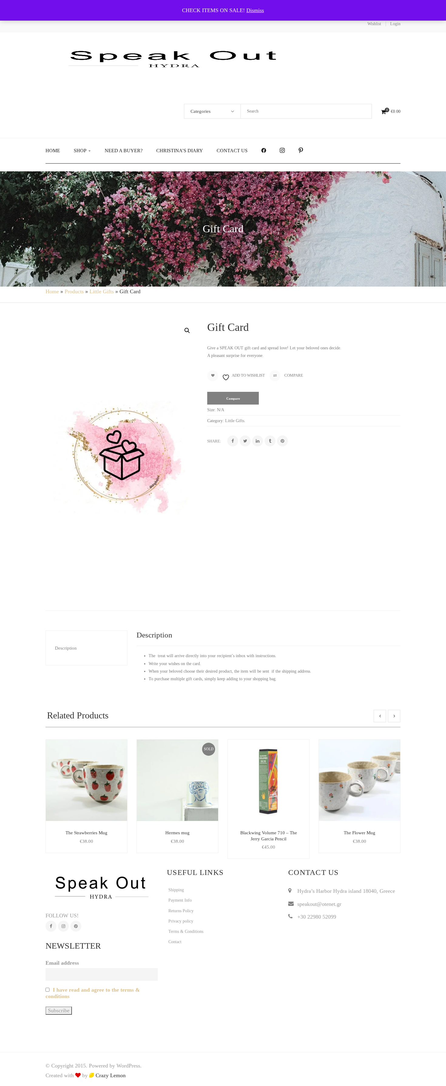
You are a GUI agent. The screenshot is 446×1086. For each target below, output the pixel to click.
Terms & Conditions (185, 931)
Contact (174, 942)
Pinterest (75, 926)
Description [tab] (66, 648)
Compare (293, 375)
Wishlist (374, 24)
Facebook (51, 926)
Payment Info (180, 900)
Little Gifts (102, 291)
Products (74, 291)
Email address (62, 963)
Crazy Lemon (110, 1075)
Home (52, 291)
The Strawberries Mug (86, 832)
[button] (187, 330)
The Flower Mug (359, 832)
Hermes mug (177, 832)
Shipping (176, 890)
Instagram (63, 926)
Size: (211, 410)
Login (395, 24)
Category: (215, 421)
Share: (214, 441)
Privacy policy (180, 921)
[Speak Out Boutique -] (176, 58)
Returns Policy (181, 911)
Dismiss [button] (255, 10)
